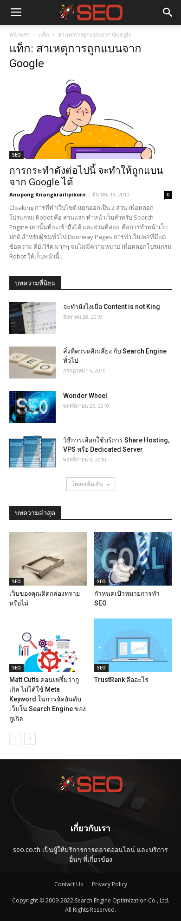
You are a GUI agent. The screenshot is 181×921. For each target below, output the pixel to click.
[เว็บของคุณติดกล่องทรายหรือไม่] (48, 558)
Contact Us (68, 884)
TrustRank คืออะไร (121, 679)
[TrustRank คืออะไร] (133, 645)
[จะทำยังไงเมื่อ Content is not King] (32, 318)
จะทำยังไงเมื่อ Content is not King (111, 306)
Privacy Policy (109, 884)
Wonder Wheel (85, 395)
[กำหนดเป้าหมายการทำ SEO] (133, 558)
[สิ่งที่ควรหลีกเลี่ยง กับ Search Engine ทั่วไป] (32, 362)
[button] (168, 12)
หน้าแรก (19, 34)
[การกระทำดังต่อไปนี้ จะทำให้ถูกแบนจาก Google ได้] (90, 119)
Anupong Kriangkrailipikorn (47, 194)
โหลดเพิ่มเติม (87, 484)
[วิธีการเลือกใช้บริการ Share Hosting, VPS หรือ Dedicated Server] (32, 451)
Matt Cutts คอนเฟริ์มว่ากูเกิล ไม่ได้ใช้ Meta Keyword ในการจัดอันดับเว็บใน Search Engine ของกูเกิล (47, 699)
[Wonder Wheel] (32, 407)
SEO (16, 154)
